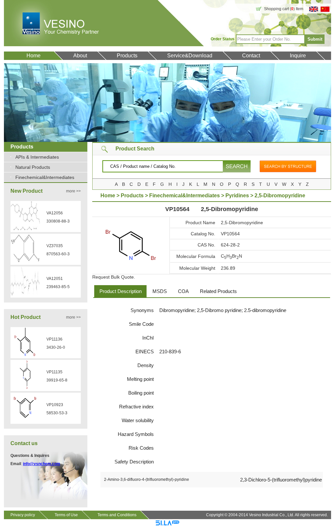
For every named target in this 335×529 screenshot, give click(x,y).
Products (127, 55)
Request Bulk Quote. (113, 277)
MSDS (159, 291)
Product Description (120, 291)
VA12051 (54, 278)
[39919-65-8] (25, 388)
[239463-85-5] (25, 294)
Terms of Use (66, 515)
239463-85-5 (58, 286)
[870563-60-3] (25, 262)
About (80, 55)
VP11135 (54, 372)
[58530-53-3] (25, 421)
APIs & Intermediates (37, 157)
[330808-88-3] (25, 229)
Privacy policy (22, 515)
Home (33, 55)
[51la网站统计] (167, 524)
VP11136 (54, 339)
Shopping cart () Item (283, 9)
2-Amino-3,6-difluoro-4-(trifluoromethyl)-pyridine (146, 479)
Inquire (298, 55)
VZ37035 (54, 246)
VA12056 (54, 213)
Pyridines (237, 195)
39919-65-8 (56, 380)
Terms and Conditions (116, 515)
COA (183, 291)
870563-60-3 (58, 254)
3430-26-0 (55, 347)
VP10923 (54, 404)
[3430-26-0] (25, 355)
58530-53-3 (56, 413)
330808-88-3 (58, 221)
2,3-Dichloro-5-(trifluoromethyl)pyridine (281, 479)
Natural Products (32, 167)
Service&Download (189, 55)
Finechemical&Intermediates (44, 177)
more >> (73, 191)
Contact (251, 55)
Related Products (218, 291)
